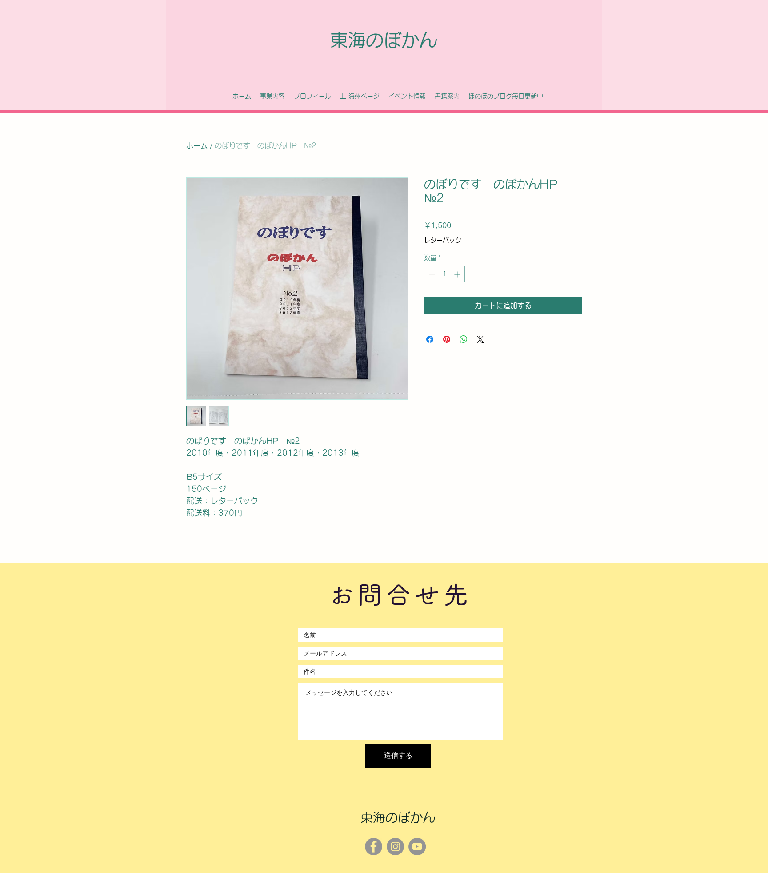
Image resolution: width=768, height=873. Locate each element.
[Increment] (458, 274)
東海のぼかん (383, 40)
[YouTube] (417, 846)
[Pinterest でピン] (446, 339)
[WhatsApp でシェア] (463, 339)
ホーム (197, 145)
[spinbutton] (444, 274)
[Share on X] (480, 339)
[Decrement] (430, 274)
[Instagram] (395, 846)
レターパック (442, 240)
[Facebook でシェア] (429, 339)
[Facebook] (373, 846)
